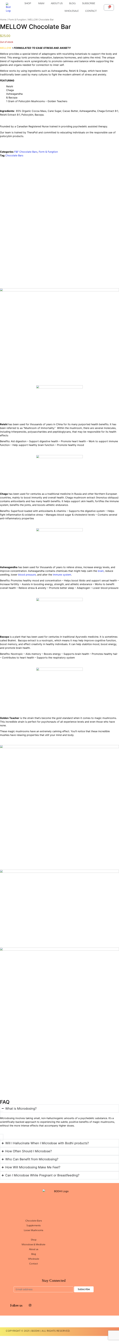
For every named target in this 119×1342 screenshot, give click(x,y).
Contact (33, 1264)
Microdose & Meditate (33, 1245)
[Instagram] (30, 1305)
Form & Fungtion (17, 19)
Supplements (33, 1226)
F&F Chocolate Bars (25, 151)
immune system (62, 574)
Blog (33, 1254)
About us (33, 1249)
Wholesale (33, 1259)
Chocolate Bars (14, 155)
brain (101, 570)
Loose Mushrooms (33, 1230)
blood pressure (27, 574)
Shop (33, 1240)
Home (3, 19)
